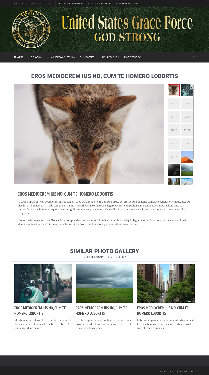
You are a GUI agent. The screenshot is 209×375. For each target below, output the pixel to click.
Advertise (183, 371)
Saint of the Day (133, 57)
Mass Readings (110, 57)
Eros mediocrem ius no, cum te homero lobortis (40, 310)
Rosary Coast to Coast (41, 3)
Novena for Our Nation (70, 3)
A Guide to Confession (62, 57)
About (172, 371)
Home (163, 371)
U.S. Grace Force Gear (99, 3)
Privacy (194, 371)
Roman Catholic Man (127, 3)
